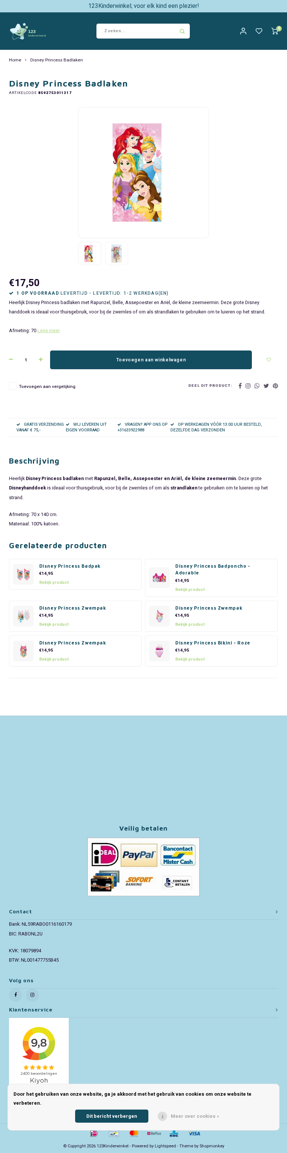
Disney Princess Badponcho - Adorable (212, 569)
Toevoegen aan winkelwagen (151, 359)
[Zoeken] (182, 31)
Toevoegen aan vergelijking (47, 386)
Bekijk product (54, 582)
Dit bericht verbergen (111, 1116)
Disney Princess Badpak (70, 566)
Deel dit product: (210, 385)
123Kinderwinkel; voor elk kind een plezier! (143, 5)
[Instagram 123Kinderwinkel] (32, 995)
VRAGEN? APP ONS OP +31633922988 (142, 427)
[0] (274, 31)
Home (15, 60)
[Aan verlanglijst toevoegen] (268, 360)
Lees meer (48, 330)
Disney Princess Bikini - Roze (212, 643)
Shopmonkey (212, 1146)
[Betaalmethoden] (93, 1133)
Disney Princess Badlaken (56, 60)
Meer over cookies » (195, 1116)
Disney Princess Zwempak (72, 608)
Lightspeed (165, 1146)
